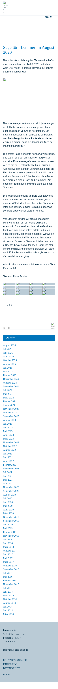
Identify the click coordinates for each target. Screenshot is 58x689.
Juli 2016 (7, 573)
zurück (9, 305)
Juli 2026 (7, 349)
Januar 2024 (9, 405)
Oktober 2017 (10, 550)
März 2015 (8, 595)
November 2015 (11, 584)
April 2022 (8, 461)
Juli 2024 (7, 390)
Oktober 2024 (10, 382)
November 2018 (11, 535)
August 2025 (9, 364)
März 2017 (8, 562)
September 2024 (11, 386)
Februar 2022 (9, 464)
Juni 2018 (8, 543)
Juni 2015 (8, 591)
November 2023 (11, 408)
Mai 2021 (8, 479)
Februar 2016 (9, 580)
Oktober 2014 (10, 599)
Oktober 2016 (10, 565)
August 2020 (9, 494)
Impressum (10, 664)
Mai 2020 (8, 506)
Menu (48, 17)
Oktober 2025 (10, 360)
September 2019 (11, 520)
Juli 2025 (7, 367)
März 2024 (8, 397)
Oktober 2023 (10, 412)
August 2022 (9, 450)
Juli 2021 (7, 472)
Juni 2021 (8, 476)
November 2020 (11, 487)
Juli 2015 (7, 588)
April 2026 (8, 356)
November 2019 (11, 517)
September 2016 (11, 569)
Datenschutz (11, 668)
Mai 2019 (8, 528)
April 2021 (8, 483)
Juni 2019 (8, 524)
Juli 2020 (7, 498)
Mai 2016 (8, 576)
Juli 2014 (7, 606)
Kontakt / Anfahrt (15, 660)
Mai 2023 (8, 431)
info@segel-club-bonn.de (15, 649)
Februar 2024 (9, 401)
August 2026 (9, 345)
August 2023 (9, 420)
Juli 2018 (7, 539)
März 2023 (8, 438)
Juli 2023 (7, 423)
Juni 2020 (8, 502)
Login (7, 674)
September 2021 (11, 468)
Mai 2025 (8, 371)
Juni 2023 (8, 427)
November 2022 (11, 442)
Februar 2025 (9, 375)
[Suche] (52, 326)
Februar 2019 (9, 532)
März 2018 (8, 547)
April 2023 (8, 435)
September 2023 (11, 416)
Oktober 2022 (10, 446)
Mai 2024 (8, 394)
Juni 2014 (8, 610)
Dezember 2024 (11, 379)
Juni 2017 (8, 554)
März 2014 (8, 614)
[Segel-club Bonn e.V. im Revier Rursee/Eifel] (40, 7)
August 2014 (9, 603)
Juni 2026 (8, 352)
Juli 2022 (7, 453)
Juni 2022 (8, 457)
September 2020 (11, 491)
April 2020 (8, 509)
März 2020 (8, 513)
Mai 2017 (8, 558)
